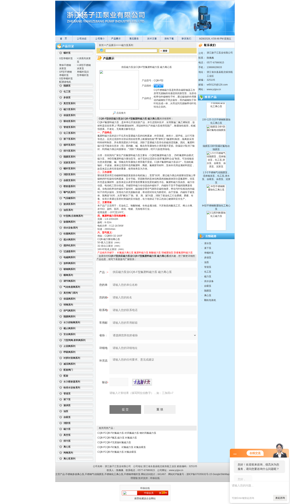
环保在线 (155, 478)
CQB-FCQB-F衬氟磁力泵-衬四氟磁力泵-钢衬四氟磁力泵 (126, 433)
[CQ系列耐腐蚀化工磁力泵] (216, 205)
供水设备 (209, 281)
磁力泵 (207, 276)
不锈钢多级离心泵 (74, 474)
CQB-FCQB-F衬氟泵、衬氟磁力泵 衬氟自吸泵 (121, 447)
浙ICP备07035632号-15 (199, 474)
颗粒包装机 (210, 300)
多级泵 (207, 257)
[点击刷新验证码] (142, 382)
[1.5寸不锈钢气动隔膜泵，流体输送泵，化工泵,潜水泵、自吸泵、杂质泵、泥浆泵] (216, 145)
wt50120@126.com (217, 84)
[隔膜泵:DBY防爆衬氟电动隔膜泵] (216, 119)
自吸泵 (207, 286)
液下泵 (207, 248)
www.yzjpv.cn (214, 89)
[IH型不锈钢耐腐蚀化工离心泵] (216, 178)
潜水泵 (207, 243)
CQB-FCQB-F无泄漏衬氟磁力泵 (114, 442)
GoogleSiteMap (221, 474)
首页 (101, 45)
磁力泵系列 (127, 45)
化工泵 (207, 271)
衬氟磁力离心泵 (125, 252)
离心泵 (207, 295)
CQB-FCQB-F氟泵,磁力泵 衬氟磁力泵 (117, 437)
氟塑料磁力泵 (141, 252)
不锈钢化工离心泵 (113, 474)
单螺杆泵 (209, 252)
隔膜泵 (207, 290)
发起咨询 (280, 498)
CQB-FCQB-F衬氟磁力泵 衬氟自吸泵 (116, 452)
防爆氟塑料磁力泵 (183, 252)
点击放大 (121, 112)
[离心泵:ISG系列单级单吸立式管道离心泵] (216, 229)
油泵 (206, 262)
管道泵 (207, 267)
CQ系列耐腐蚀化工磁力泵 (216, 225)
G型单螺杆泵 (66, 58)
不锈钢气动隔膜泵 (94, 474)
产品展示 (111, 45)
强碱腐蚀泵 (167, 252)
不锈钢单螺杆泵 (132, 474)
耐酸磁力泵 (155, 252)
